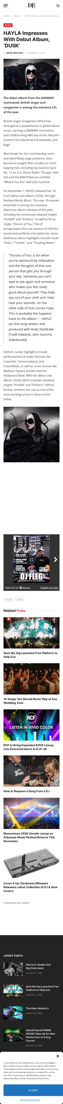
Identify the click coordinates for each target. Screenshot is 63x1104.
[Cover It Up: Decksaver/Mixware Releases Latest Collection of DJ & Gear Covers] (31, 863)
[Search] (57, 6)
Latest (19, 599)
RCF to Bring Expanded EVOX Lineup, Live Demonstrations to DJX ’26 (29, 747)
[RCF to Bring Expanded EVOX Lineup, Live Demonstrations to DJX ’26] (31, 725)
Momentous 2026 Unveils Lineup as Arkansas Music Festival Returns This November (29, 837)
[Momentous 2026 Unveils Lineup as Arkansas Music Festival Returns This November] (31, 813)
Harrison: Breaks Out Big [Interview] (38, 966)
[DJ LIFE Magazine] (32, 5)
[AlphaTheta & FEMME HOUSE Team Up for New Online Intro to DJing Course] (13, 1034)
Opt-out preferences (30, 1099)
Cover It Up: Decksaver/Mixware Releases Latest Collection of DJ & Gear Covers (31, 887)
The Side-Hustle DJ (37, 1008)
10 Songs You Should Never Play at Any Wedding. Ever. (30, 701)
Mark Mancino (14, 53)
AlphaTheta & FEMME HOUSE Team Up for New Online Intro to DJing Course (40, 1035)
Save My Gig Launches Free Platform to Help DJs (30, 655)
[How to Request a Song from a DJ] (31, 771)
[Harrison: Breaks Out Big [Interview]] (13, 969)
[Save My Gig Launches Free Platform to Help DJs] (31, 632)
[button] (57, 1056)
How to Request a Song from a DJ (27, 791)
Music (8, 25)
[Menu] (6, 6)
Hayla (8, 599)
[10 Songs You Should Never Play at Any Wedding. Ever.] (31, 678)
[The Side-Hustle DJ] (13, 1012)
